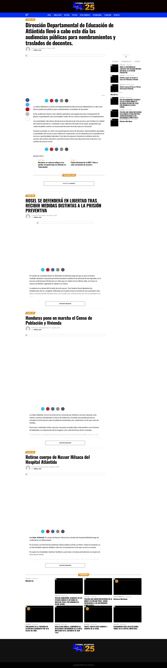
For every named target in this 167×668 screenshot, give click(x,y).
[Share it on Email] (61, 102)
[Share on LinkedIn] (56, 102)
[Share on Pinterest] (51, 102)
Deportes (117, 15)
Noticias (66, 15)
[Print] (66, 102)
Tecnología (107, 15)
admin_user (37, 50)
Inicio (49, 15)
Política (74, 15)
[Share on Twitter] (46, 102)
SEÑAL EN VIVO (57, 15)
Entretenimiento (85, 15)
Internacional (97, 15)
